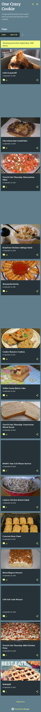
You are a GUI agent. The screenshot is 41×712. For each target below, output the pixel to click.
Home (4, 34)
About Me (13, 34)
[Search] (33, 4)
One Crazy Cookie (11, 6)
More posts (20, 702)
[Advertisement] (20, 101)
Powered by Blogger (22, 709)
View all (5, 46)
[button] (37, 80)
